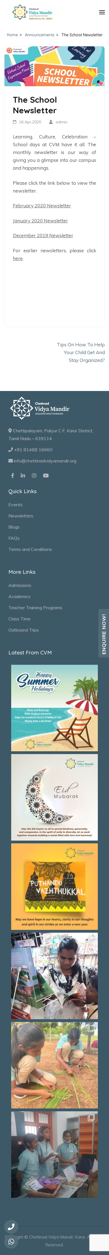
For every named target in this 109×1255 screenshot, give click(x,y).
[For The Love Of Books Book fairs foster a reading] (54, 976)
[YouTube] (46, 476)
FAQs (14, 538)
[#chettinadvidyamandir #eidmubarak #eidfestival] (54, 797)
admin (61, 121)
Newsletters (20, 516)
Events (15, 504)
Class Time (19, 618)
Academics (19, 596)
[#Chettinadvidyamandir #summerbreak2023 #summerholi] (54, 708)
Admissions (19, 585)
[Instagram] (34, 476)
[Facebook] (12, 476)
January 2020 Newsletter (40, 221)
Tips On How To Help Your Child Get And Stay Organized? (81, 352)
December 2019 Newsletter (43, 235)
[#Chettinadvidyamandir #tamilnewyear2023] (54, 886)
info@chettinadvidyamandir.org (44, 461)
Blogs (14, 527)
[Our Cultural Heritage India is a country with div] (54, 1065)
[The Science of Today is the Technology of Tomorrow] (54, 1154)
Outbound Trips (23, 630)
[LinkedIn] (23, 476)
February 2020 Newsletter (42, 205)
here (18, 258)
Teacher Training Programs (35, 607)
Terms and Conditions (30, 549)
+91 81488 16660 (33, 449)
